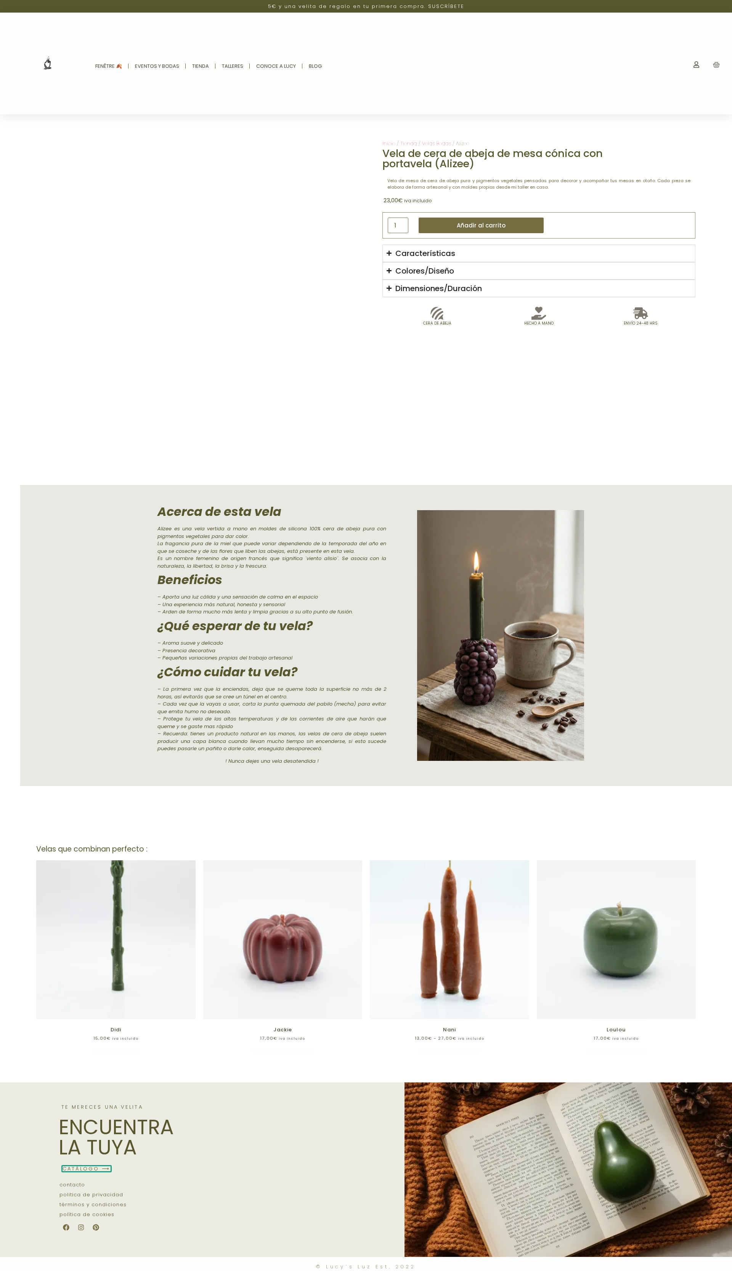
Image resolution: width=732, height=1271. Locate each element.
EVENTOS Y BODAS (157, 66)
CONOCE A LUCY (276, 66)
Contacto (72, 1184)
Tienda (408, 143)
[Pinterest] (96, 1227)
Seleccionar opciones (282, 1050)
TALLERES (232, 66)
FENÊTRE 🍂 (108, 66)
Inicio (388, 143)
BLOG (315, 66)
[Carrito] (716, 65)
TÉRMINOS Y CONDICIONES (93, 1204)
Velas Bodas (436, 143)
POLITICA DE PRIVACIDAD (91, 1194)
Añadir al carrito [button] (116, 1050)
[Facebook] (66, 1227)
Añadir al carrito (481, 225)
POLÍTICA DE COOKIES (86, 1214)
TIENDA (200, 66)
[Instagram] (81, 1227)
